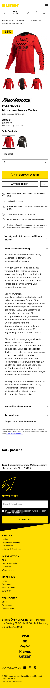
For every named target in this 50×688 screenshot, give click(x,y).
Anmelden (25, 519)
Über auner (6, 584)
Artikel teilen (19, 184)
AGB (4, 560)
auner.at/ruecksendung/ (14, 433)
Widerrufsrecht (8, 570)
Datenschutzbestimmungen (27, 510)
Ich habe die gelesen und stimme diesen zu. (25, 512)
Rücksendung (7, 545)
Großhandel (7, 605)
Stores (4, 601)
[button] (7, 55)
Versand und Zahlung (11, 542)
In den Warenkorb (27, 175)
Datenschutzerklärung (11, 563)
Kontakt (5, 539)
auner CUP (6, 591)
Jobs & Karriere (8, 587)
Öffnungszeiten (8, 608)
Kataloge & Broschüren (11, 549)
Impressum (6, 566)
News (4, 581)
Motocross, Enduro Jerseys (13, 20)
